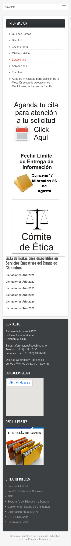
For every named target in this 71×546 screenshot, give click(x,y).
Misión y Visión (21, 53)
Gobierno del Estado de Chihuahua (29, 506)
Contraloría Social (18, 522)
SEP (10, 496)
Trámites (17, 72)
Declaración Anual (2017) (23, 512)
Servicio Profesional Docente (25, 491)
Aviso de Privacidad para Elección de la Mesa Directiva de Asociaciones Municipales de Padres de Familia (35, 82)
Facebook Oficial (18, 486)
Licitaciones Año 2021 (20, 275)
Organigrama (20, 46)
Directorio (17, 40)
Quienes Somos (21, 34)
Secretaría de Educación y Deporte (29, 501)
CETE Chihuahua (18, 517)
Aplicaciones (19, 66)
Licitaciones (19, 59)
